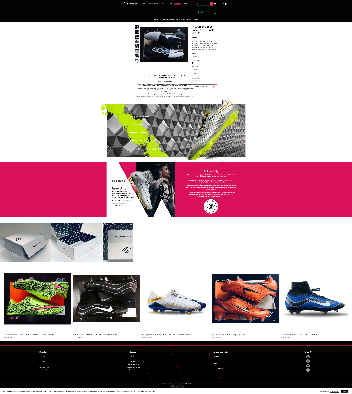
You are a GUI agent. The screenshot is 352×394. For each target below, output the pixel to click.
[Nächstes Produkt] (351, 298)
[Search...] (211, 4)
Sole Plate (195, 68)
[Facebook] (308, 370)
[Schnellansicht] (37, 298)
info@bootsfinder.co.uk (177, 387)
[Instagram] (308, 356)
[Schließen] (350, 391)
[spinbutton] (195, 79)
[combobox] (204, 58)
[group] (176, 301)
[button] (153, 3)
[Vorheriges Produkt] (1, 298)
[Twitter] (308, 361)
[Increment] (198, 79)
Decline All (335, 391)
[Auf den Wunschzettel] (215, 88)
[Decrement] (193, 79)
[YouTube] (308, 365)
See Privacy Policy (150, 391)
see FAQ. (184, 85)
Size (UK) (195, 55)
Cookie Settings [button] (324, 391)
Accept (344, 391)
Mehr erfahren (196, 51)
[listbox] (204, 12)
